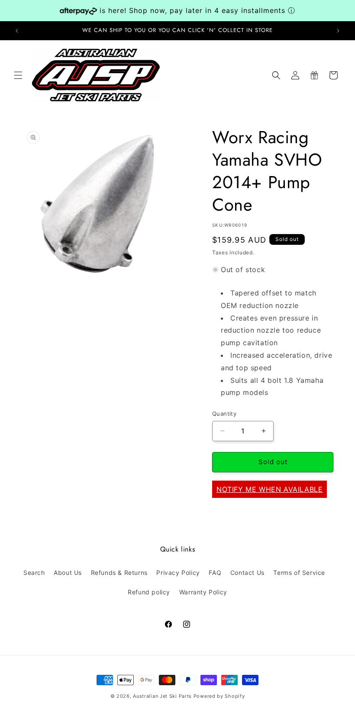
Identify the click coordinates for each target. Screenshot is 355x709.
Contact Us (247, 572)
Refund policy (149, 592)
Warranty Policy (203, 592)
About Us (68, 572)
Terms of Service (299, 572)
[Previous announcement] (16, 30)
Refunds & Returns (119, 572)
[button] (18, 75)
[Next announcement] (338, 30)
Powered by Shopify (219, 696)
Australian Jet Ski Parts (162, 696)
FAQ (215, 572)
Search (34, 572)
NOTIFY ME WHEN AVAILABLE (269, 489)
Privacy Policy (178, 572)
